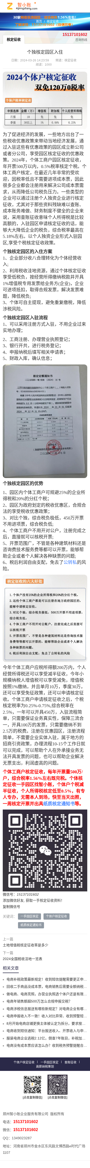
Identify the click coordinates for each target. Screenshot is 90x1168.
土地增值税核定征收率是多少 (25, 945)
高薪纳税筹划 (45, 1066)
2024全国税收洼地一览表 (22, 959)
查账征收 (70, 1062)
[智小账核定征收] (22, 6)
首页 (39, 21)
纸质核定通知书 (59, 803)
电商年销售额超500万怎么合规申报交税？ (39, 1001)
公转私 (70, 562)
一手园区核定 (29, 916)
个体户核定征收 (56, 916)
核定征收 (53, 21)
